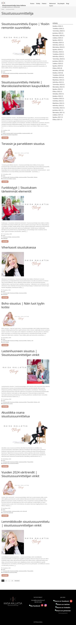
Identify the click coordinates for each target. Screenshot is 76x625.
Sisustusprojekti (6, 73)
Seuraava (17, 580)
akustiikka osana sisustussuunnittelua (10, 463)
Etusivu (32, 3)
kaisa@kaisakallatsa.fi (38, 600)
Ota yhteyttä (60, 3)
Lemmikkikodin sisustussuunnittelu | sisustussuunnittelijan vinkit (25, 523)
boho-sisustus (6, 342)
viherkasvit (5, 294)
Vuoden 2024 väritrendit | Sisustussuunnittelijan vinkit (20, 474)
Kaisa (4, 72)
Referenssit (52, 3)
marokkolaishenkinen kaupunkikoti (10, 134)
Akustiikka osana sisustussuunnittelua (15, 414)
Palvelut (44, 3)
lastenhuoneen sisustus (8, 403)
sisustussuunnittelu (23, 73)
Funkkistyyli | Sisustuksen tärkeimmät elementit (19, 189)
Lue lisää (5, 76)
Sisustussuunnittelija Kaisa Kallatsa (14, 5)
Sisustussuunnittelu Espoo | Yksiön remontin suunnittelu (25, 26)
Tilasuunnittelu (30, 73)
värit (31, 133)
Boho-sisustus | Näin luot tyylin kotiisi (22, 305)
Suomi (51, 6)
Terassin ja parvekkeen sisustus (23, 144)
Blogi (67, 3)
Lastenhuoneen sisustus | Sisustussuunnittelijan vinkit (20, 353)
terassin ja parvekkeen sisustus (9, 178)
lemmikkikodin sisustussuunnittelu (10, 572)
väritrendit (24, 511)
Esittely (38, 3)
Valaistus (35, 177)
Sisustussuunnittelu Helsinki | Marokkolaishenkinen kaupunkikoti (25, 84)
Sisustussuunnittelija (14, 73)
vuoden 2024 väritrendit (8, 512)
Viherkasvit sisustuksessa (18, 247)
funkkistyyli (5, 238)
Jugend (4, 133)
